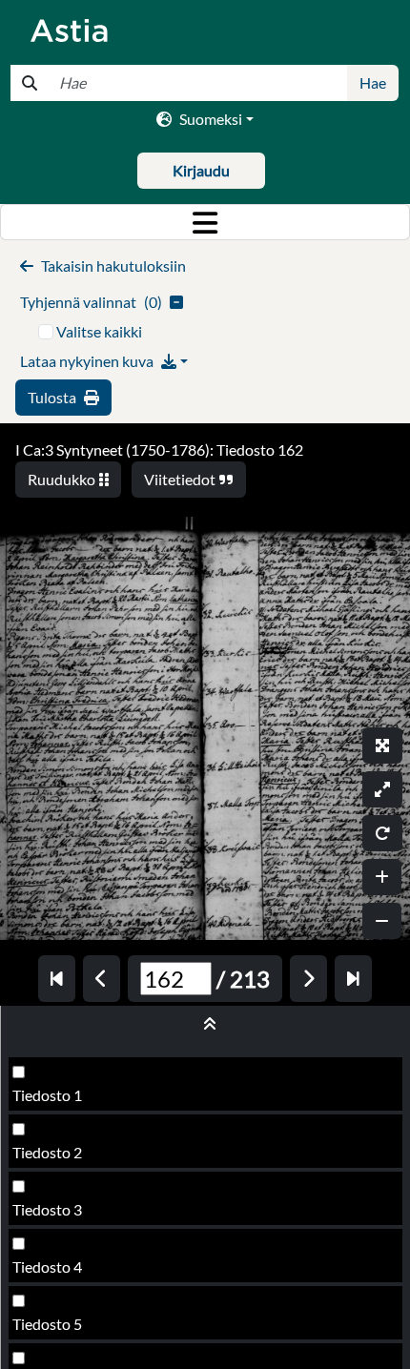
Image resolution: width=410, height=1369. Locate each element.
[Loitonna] (381, 921)
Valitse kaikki (99, 331)
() (91, 302)
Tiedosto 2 (47, 1152)
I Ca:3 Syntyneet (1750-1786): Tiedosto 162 (159, 449)
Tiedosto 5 (47, 1324)
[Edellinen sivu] (101, 978)
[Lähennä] (381, 877)
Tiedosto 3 (47, 1209)
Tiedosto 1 (47, 1095)
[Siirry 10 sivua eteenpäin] (353, 978)
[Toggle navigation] (205, 222)
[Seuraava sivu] (308, 978)
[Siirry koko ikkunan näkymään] (382, 745)
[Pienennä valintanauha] (205, 1024)
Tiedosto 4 (47, 1266)
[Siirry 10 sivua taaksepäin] (56, 978)
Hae (372, 82)
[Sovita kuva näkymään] (382, 789)
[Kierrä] (382, 833)
